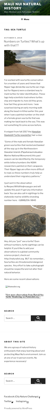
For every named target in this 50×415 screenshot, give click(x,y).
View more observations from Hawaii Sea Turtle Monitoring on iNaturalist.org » (24, 295)
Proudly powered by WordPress (18, 408)
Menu (26, 19)
